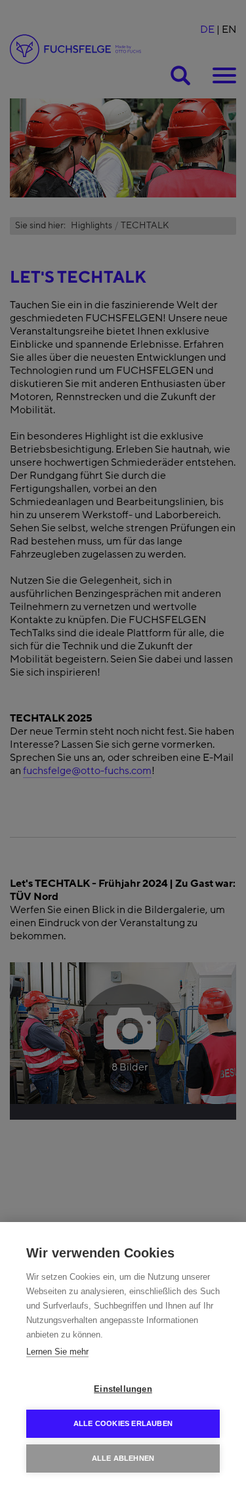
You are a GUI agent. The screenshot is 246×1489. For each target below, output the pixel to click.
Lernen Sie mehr (57, 1351)
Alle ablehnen (123, 1458)
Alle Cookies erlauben (123, 1423)
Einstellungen (123, 1389)
